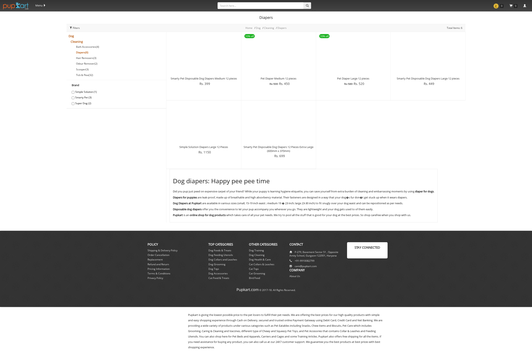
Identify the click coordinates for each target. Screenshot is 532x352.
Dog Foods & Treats (219, 250)
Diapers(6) (82, 52)
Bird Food (254, 278)
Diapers (282, 28)
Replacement (155, 259)
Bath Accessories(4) (87, 47)
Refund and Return (158, 264)
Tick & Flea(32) (84, 75)
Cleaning (269, 28)
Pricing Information (159, 269)
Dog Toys (213, 269)
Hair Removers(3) (86, 58)
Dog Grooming (216, 264)
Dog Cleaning (257, 255)
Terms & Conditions (159, 273)
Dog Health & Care (260, 259)
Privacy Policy (155, 278)
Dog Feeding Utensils (220, 255)
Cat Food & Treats (218, 278)
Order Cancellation (158, 255)
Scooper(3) (82, 69)
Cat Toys (254, 269)
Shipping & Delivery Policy (162, 250)
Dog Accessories (218, 273)
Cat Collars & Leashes (261, 264)
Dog (71, 36)
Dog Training (256, 250)
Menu (39, 5)
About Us (294, 276)
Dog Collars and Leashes (222, 259)
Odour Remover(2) (86, 63)
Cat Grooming (257, 273)
